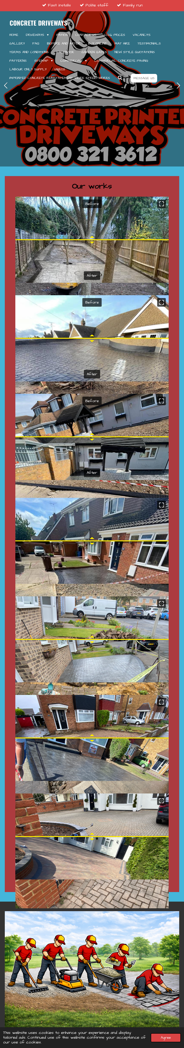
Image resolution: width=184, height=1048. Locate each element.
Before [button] (92, 203)
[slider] (92, 240)
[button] (161, 204)
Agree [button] (166, 1037)
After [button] (92, 275)
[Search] (120, 78)
